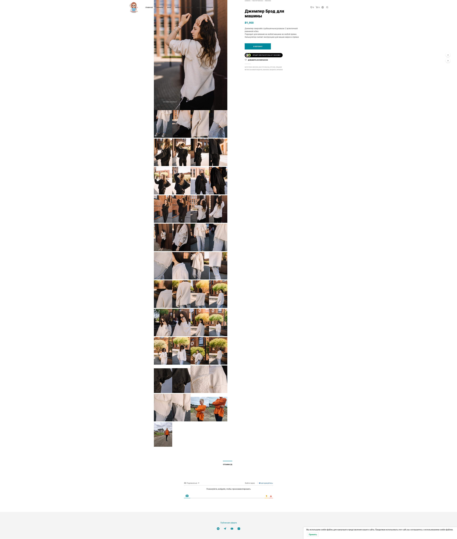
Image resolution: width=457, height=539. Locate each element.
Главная (149, 8)
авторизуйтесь (267, 483)
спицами (279, 67)
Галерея (178, 8)
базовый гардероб (255, 69)
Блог (169, 8)
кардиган (273, 69)
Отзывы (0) (227, 464)
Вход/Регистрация (205, 8)
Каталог (160, 8)
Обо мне (189, 8)
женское (266, 69)
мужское (280, 69)
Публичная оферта (228, 523)
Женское (255, 67)
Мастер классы (264, 67)
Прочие (272, 67)
